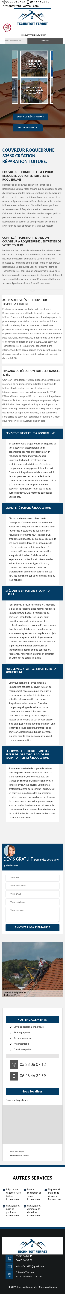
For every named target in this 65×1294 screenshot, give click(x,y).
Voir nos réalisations (30, 117)
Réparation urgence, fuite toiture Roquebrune (13, 1194)
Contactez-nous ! (27, 128)
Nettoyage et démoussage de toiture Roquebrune (34, 1211)
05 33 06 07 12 (15, 2)
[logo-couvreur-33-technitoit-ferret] (32, 17)
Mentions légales (48, 1287)
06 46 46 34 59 (39, 2)
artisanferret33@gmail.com (21, 6)
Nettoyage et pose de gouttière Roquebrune (13, 1211)
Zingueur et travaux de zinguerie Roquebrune (54, 1194)
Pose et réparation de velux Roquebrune (34, 1194)
